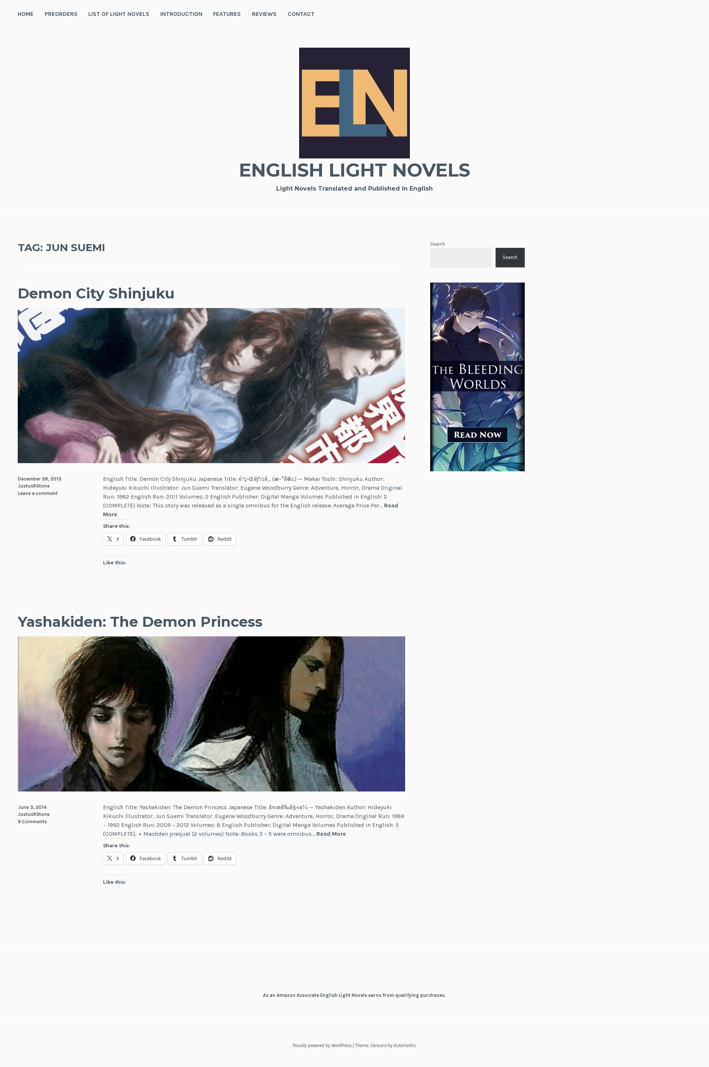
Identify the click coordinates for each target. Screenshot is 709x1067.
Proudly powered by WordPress (322, 1045)
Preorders (61, 13)
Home (26, 13)
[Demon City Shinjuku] (211, 461)
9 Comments (32, 821)
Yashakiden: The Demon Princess (140, 621)
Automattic (405, 1045)
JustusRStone (33, 486)
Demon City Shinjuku (96, 293)
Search (437, 244)
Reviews (264, 13)
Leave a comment (38, 493)
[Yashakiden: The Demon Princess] (211, 789)
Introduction (181, 13)
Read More (331, 834)
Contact (301, 13)
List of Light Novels (118, 13)
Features (227, 13)
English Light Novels (354, 170)
